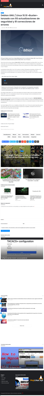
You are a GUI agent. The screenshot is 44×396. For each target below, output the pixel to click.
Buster (14, 134)
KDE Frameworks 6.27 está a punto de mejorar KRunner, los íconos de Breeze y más (35, 115)
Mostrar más (22, 325)
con (19, 134)
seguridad (34, 136)
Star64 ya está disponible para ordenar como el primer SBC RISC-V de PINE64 (7, 197)
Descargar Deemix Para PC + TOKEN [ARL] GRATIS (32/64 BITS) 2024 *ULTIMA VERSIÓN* (22, 386)
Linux (20, 136)
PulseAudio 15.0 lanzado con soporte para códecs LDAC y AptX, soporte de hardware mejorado (35, 197)
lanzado (14, 136)
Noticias (5, 9)
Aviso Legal (3, 377)
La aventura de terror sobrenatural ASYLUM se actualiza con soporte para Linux (20, 197)
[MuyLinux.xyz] (8, 5)
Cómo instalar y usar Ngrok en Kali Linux (11, 367)
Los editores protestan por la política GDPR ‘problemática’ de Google (21, 308)
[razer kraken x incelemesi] (22, 395)
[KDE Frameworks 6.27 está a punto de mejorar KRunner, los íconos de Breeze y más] (26, 115)
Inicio (2, 9)
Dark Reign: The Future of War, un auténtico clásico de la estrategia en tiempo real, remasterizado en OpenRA (22, 157)
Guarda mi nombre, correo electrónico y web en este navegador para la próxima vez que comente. (18, 227)
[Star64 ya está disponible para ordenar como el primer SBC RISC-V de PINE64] (7, 191)
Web (23, 223)
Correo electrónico (4, 223)
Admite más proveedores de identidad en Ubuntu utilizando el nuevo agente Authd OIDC (25, 298)
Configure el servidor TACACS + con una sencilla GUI (14, 258)
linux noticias (26, 136)
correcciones (26, 134)
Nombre (2, 219)
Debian (32, 134)
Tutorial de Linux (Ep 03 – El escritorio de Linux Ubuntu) (18, 320)
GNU (9, 136)
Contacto (3, 379)
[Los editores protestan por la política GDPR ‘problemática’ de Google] (4, 310)
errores (38, 134)
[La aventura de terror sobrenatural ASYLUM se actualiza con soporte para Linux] (21, 191)
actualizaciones (7, 134)
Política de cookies (4, 381)
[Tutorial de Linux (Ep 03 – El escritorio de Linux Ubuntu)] (4, 321)
